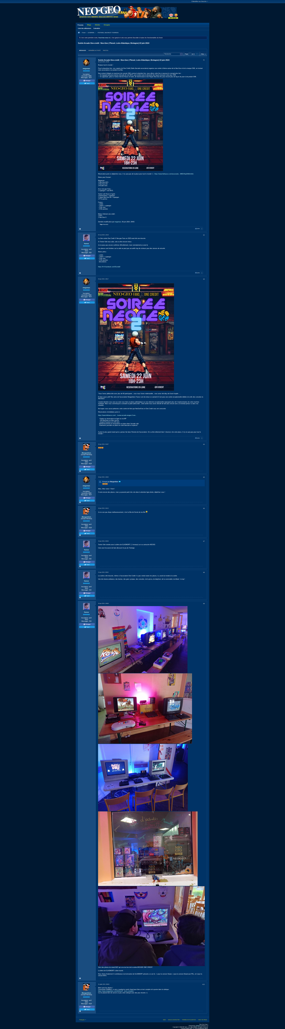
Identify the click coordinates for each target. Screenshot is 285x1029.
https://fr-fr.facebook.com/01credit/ (109, 267)
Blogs (89, 25)
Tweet (88, 83)
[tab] (82, 50)
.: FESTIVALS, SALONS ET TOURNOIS (107, 32)
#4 (204, 444)
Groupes (107, 25)
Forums (80, 25)
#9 (204, 603)
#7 (204, 541)
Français (82, 1020)
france (86, 243)
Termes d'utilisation (189, 1019)
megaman (86, 68)
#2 (204, 235)
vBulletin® (198, 1025)
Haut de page (202, 1019)
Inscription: (86, 74)
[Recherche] (181, 54)
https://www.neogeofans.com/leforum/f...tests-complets (116, 991)
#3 (204, 279)
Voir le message (119, 481)
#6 (204, 508)
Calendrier (96, 28)
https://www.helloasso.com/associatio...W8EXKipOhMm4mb (173, 174)
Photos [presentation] (105, 50)
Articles (97, 25)
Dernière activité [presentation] (94, 50)
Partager (88, 80)
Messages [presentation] (82, 50)
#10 (203, 984)
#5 (204, 477)
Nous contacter (174, 1019)
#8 (204, 572)
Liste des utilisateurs (84, 28)
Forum (84, 32)
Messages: (84, 77)
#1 (204, 60)
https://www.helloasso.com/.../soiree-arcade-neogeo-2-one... (117, 415)
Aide (164, 1019)
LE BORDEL (91, 32)
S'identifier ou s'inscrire (199, 1)
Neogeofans (86, 453)
